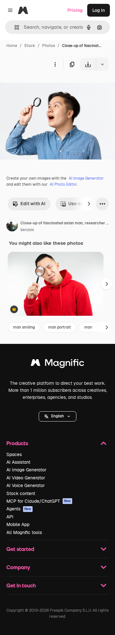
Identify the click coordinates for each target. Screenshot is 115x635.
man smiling (24, 327)
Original (41, 85)
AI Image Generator (86, 178)
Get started (20, 549)
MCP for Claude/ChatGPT (38, 501)
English (57, 416)
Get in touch (21, 585)
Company (18, 567)
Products (17, 443)
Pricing (75, 10)
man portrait (59, 327)
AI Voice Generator (25, 485)
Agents (18, 509)
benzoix (27, 229)
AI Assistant (18, 462)
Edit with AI (32, 203)
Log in (98, 10)
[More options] (55, 64)
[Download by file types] (102, 64)
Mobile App (17, 524)
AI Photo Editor (63, 184)
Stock (29, 45)
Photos (48, 45)
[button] (57, 416)
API (9, 517)
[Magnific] (57, 364)
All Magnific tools (24, 532)
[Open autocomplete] (14, 27)
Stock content (20, 493)
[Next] (89, 203)
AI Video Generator (25, 478)
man (88, 327)
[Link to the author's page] (12, 226)
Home (11, 45)
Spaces (14, 454)
